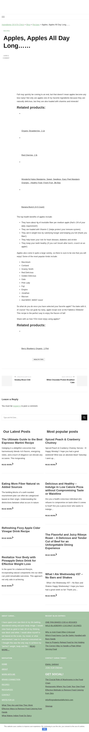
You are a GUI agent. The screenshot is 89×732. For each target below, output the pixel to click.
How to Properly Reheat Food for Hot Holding (64, 642)
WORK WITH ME (8, 674)
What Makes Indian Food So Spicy (17, 716)
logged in (17, 406)
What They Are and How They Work (17, 705)
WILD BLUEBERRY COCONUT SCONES (63, 626)
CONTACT (6, 695)
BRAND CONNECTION (11, 679)
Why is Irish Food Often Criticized (60, 632)
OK (44, 729)
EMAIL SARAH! (52, 664)
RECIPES (5, 685)
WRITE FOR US (8, 700)
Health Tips (38, 359)
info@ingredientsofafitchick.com (59, 700)
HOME (4, 664)
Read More (7, 465)
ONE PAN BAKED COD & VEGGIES (61, 622)
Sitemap (48, 706)
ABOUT (5, 669)
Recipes (6, 31)
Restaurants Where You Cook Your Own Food (65, 686)
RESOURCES (7, 690)
